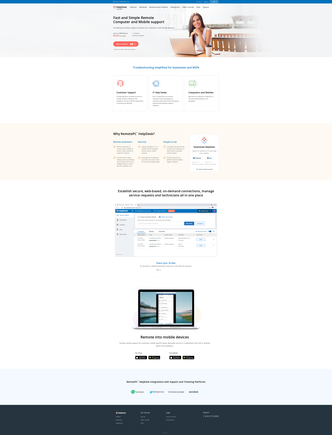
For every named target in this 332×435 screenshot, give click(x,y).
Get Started (145, 413)
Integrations (175, 7)
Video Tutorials (188, 7)
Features (133, 7)
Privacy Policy (170, 420)
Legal (168, 413)
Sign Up (206, 2)
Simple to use (170, 141)
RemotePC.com (122, 2)
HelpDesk (121, 413)
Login (214, 2)
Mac (210, 158)
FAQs (198, 7)
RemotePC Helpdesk (120, 8)
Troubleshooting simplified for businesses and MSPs (166, 67)
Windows (198, 158)
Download (143, 7)
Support (206, 7)
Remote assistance (122, 141)
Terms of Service (171, 417)
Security (142, 141)
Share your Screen (166, 262)
